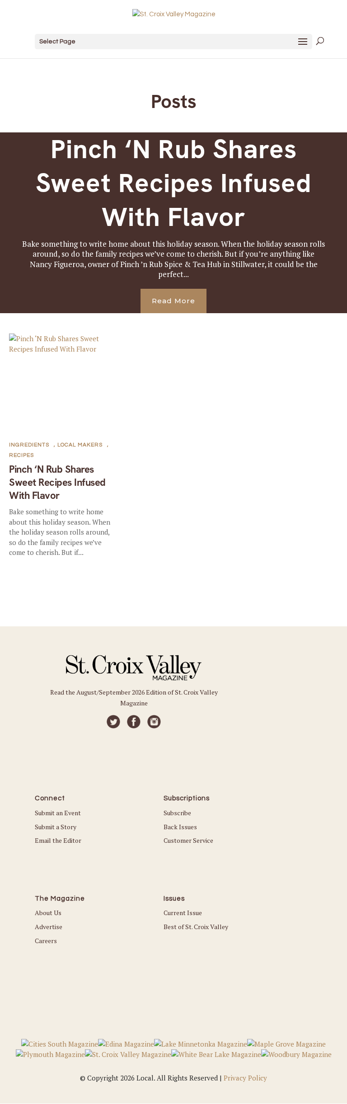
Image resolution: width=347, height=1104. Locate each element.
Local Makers (80, 445)
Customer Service (188, 840)
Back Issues (180, 826)
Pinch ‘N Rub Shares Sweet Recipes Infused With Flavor (173, 183)
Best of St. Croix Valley (196, 926)
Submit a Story (55, 826)
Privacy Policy (245, 1077)
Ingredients (29, 445)
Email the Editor (58, 840)
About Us (48, 912)
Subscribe (177, 812)
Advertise (48, 926)
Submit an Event (58, 812)
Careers (46, 940)
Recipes (21, 455)
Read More (173, 300)
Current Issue (183, 912)
